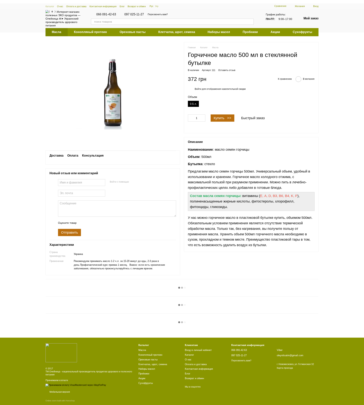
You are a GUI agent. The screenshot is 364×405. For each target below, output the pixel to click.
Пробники (250, 32)
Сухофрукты (302, 32)
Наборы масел (219, 32)
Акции (275, 32)
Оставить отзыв (226, 70)
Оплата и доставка (76, 6)
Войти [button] (198, 89)
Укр (156, 6)
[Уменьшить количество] (190, 118)
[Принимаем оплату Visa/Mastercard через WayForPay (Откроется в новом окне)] (76, 385)
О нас (60, 6)
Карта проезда (285, 368)
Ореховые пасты (133, 32)
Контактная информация (103, 6)
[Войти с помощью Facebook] (133, 182)
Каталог (50, 6)
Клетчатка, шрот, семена (176, 32)
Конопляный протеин (90, 32)
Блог (122, 6)
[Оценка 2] (89, 223)
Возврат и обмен (137, 6)
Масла (56, 32)
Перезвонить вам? (158, 14)
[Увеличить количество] (202, 118)
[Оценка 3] (95, 223)
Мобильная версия (59, 392)
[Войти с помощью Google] (139, 182)
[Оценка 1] (83, 223)
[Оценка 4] (101, 223)
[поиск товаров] (251, 22)
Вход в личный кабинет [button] (198, 350)
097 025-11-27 (134, 14)
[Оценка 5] (107, 223)
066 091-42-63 (106, 14)
